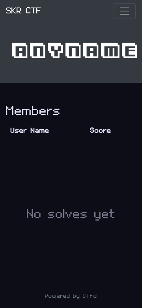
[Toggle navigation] (125, 11)
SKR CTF (23, 10)
